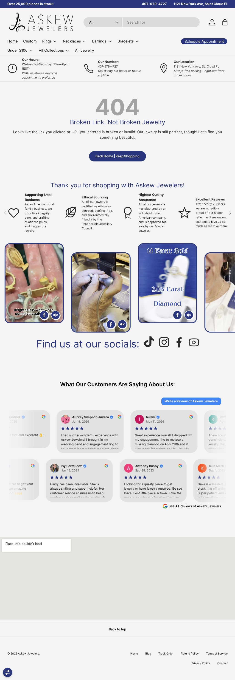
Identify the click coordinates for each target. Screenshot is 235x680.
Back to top (117, 629)
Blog (148, 653)
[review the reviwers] (39, 417)
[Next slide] (226, 287)
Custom (30, 41)
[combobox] (142, 22)
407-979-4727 (154, 4)
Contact (222, 663)
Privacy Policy (200, 663)
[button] (225, 22)
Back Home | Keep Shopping (117, 156)
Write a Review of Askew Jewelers (191, 401)
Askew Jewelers (28, 653)
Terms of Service (217, 653)
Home (12, 41)
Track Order (165, 653)
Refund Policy (190, 653)
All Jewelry (84, 50)
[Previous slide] (8, 287)
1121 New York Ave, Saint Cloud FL (200, 4)
